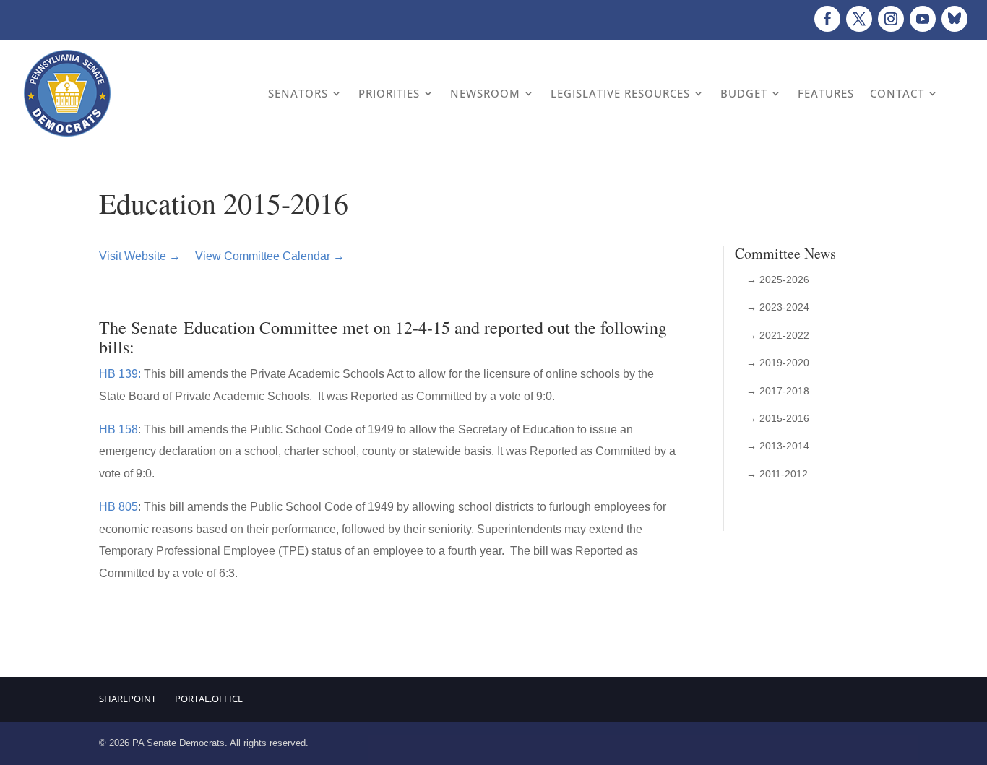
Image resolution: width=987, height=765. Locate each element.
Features (826, 93)
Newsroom (485, 93)
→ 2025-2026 (777, 279)
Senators (298, 93)
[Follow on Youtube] (923, 19)
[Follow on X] (859, 19)
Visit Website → (140, 256)
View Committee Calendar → (270, 256)
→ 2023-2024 (777, 307)
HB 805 (118, 507)
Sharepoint (127, 698)
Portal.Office (209, 698)
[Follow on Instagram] (891, 19)
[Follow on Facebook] (827, 19)
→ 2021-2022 (777, 335)
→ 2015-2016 (777, 418)
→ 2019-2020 (777, 362)
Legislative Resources (620, 93)
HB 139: (120, 374)
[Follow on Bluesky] (954, 19)
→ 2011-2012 (777, 474)
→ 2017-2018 (777, 391)
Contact (897, 93)
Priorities (389, 93)
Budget (743, 93)
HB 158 (118, 429)
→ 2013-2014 (777, 445)
